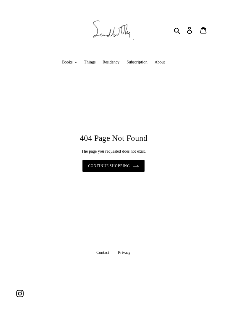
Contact (102, 252)
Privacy (124, 252)
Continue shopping (109, 166)
